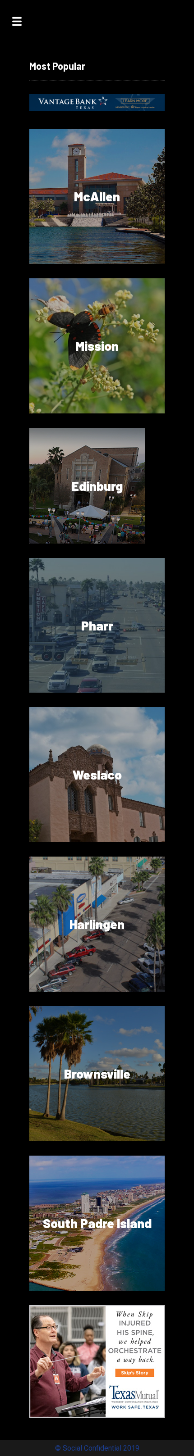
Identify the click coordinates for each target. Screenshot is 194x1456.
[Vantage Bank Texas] (97, 108)
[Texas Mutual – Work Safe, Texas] (97, 1415)
